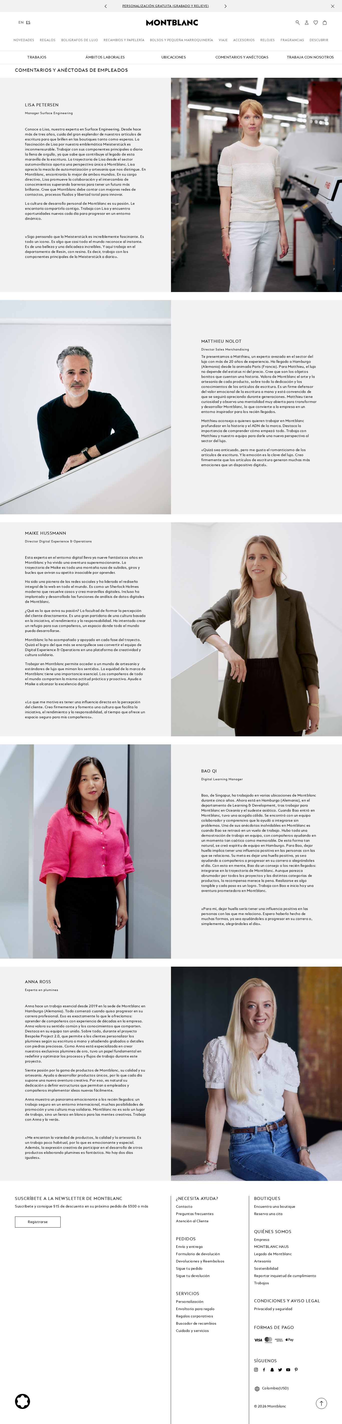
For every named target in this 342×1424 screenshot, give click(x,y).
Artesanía (262, 1261)
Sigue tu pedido (189, 1268)
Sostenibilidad (266, 1268)
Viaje (223, 40)
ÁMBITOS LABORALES (105, 57)
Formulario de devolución (198, 1254)
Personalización (190, 1302)
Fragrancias (292, 40)
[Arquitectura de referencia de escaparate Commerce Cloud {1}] (172, 22)
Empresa (261, 1240)
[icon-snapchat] (272, 1370)
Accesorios (244, 40)
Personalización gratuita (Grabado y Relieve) (165, 6)
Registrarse (38, 1222)
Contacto (184, 1206)
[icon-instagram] (256, 1370)
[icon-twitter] (280, 1370)
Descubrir (319, 40)
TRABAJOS (36, 57)
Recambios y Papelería (124, 40)
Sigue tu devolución (193, 1276)
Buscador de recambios (196, 1323)
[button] (306, 22)
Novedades (24, 40)
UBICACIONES (173, 57)
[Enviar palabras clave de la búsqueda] (298, 23)
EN (21, 22)
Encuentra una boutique (274, 1206)
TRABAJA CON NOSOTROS (310, 57)
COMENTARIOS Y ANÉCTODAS (242, 57)
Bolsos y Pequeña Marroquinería (181, 40)
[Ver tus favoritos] (315, 24)
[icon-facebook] (264, 1370)
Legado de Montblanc (273, 1254)
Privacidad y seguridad (273, 1309)
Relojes (267, 40)
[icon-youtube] (288, 1370)
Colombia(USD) (275, 1388)
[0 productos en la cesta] (324, 24)
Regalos (48, 40)
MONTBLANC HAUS (271, 1247)
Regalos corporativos (194, 1316)
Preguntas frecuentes (195, 1214)
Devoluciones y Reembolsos (200, 1261)
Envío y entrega (189, 1247)
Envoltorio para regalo (195, 1309)
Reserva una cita (268, 1214)
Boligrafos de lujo (79, 40)
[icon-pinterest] (296, 1370)
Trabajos (261, 1283)
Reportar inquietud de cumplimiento (285, 1276)
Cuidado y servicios (192, 1331)
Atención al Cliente (192, 1221)
